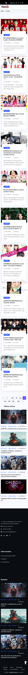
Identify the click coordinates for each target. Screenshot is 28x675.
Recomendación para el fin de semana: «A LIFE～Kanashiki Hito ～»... (13, 77)
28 (18, 401)
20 (12, 398)
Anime (11, 667)
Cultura (23, 669)
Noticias (5, 667)
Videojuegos (19, 667)
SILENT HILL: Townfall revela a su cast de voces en (14, 428)
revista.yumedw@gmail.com (9, 532)
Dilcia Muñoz (8, 42)
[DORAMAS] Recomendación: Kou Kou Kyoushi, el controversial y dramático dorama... (13, 152)
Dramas (8, 11)
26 (13, 401)
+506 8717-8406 (6, 529)
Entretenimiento (14, 669)
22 (20, 398)
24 (5, 401)
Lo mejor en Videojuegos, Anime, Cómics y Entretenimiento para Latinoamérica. (11, 522)
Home (2, 11)
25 (9, 401)
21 (16, 398)
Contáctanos (5, 562)
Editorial (4, 559)
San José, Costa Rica (7, 526)
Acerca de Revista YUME (8, 556)
